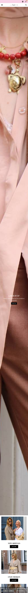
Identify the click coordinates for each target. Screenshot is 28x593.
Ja (5, 590)
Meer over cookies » (20, 590)
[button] (2, 5)
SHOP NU (14, 303)
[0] (25, 1)
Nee (11, 590)
